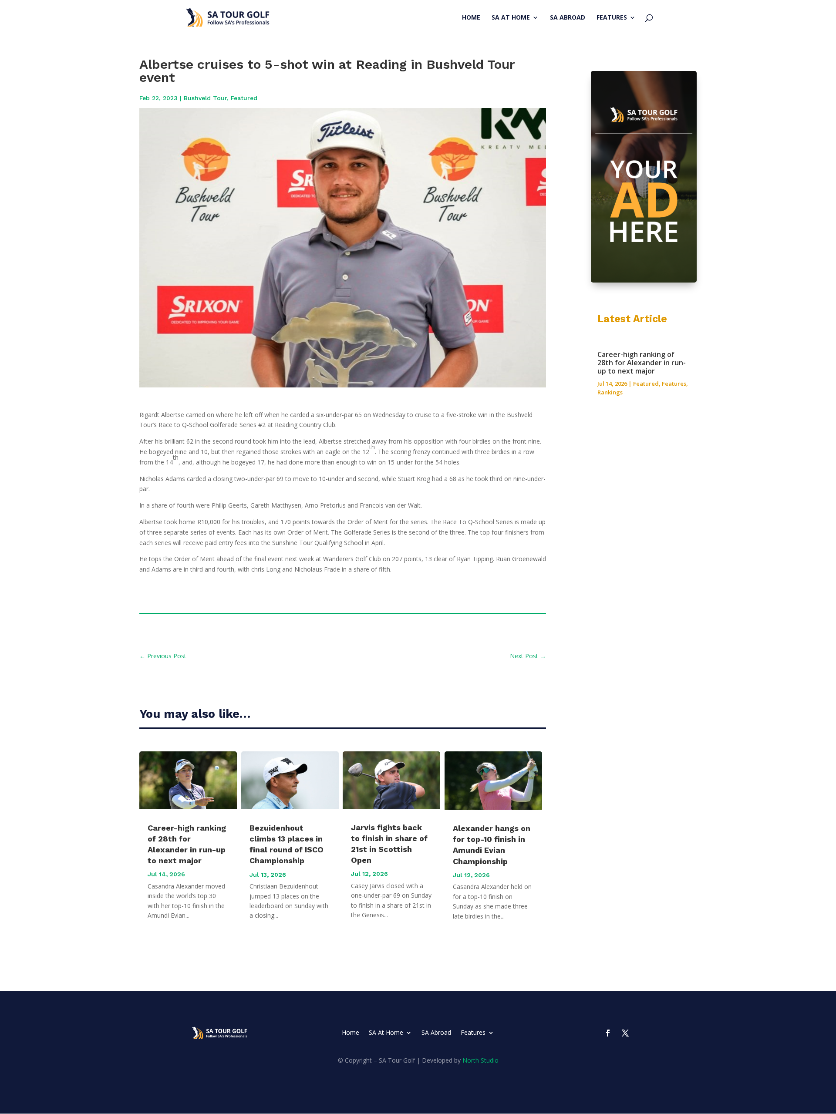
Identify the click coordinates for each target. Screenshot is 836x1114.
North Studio (480, 1060)
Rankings (610, 392)
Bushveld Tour (205, 97)
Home (471, 17)
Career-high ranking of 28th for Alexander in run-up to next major (641, 363)
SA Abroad (567, 17)
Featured (244, 97)
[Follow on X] (625, 1033)
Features (612, 17)
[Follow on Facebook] (608, 1033)
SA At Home (511, 17)
